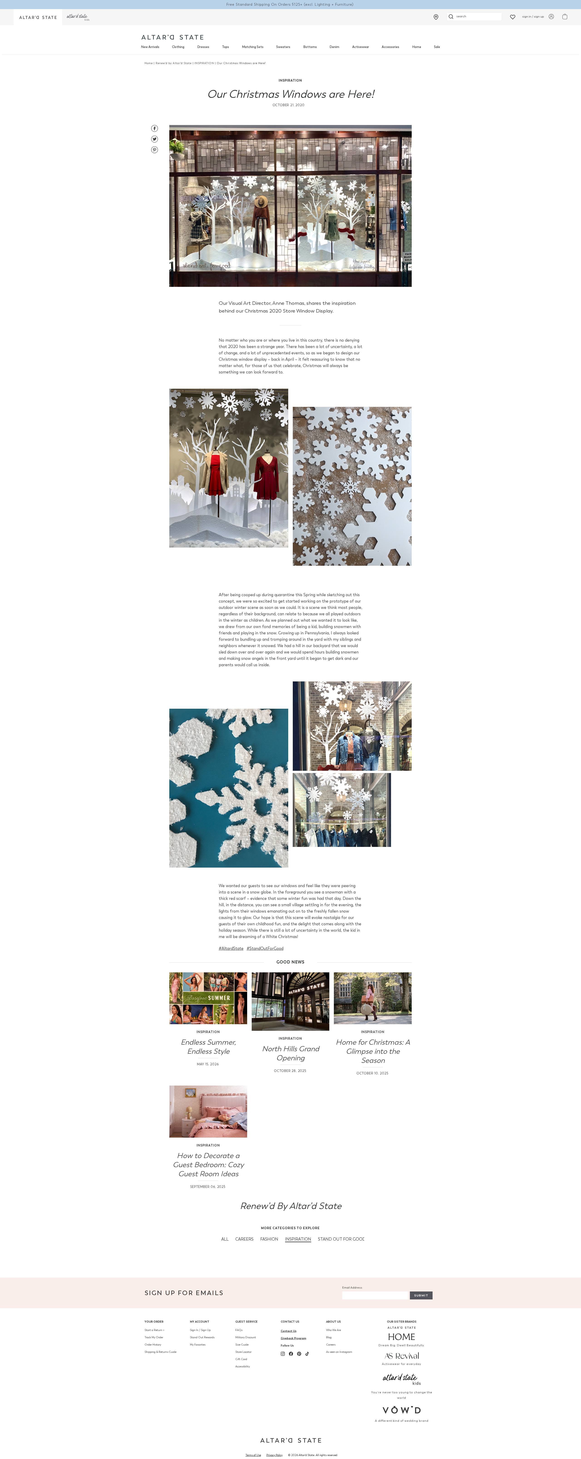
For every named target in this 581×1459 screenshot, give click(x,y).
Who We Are (333, 1330)
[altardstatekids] (78, 17)
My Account (199, 1321)
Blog (329, 1337)
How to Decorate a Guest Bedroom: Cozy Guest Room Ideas (208, 1164)
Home (416, 47)
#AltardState (231, 948)
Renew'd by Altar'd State (174, 63)
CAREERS (244, 1239)
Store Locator (243, 1352)
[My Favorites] (512, 17)
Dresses (203, 47)
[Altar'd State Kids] (402, 1378)
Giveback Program (293, 1338)
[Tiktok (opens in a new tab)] (307, 1353)
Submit (421, 1295)
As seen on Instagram (339, 1352)
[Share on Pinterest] (155, 150)
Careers (330, 1344)
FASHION (269, 1239)
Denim (334, 47)
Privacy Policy (274, 1455)
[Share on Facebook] (155, 129)
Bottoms (310, 47)
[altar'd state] (172, 37)
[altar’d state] (38, 17)
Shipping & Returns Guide (160, 1352)
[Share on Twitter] (155, 140)
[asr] (402, 1355)
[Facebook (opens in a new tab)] (291, 1353)
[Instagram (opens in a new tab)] (283, 1353)
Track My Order (154, 1337)
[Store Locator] (436, 17)
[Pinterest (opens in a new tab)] (299, 1353)
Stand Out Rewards (202, 1337)
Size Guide (242, 1344)
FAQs (238, 1330)
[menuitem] (150, 47)
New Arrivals (150, 47)
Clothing (178, 47)
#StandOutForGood (265, 948)
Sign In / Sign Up (200, 1330)
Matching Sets (252, 47)
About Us (333, 1321)
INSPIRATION (204, 63)
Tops (225, 47)
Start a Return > (154, 1330)
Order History (153, 1344)
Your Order (154, 1321)
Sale (437, 47)
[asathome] (402, 1333)
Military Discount (245, 1337)
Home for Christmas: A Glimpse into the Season (373, 1051)
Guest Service (246, 1321)
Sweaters (283, 47)
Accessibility (242, 1366)
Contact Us (290, 1321)
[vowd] (402, 1410)
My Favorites (197, 1344)
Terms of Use (253, 1455)
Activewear (360, 47)
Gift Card (241, 1359)
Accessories (390, 47)
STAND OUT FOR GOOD (342, 1239)
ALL (225, 1239)
